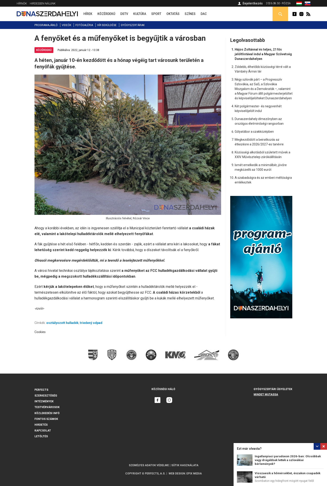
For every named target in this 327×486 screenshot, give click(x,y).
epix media (194, 473)
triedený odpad (91, 323)
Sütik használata (184, 465)
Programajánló (46, 25)
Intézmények (44, 401)
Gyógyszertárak (133, 25)
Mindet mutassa (266, 394)
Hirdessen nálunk (43, 3)
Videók (66, 25)
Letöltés (41, 436)
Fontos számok (46, 419)
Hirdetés (41, 424)
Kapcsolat (42, 430)
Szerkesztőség (45, 395)
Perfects (41, 389)
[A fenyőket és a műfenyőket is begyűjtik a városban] (299, 4)
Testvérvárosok (47, 407)
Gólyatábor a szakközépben (254, 131)
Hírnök (22, 3)
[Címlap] (47, 13)
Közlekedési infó (47, 413)
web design (177, 473)
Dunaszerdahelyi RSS (308, 14)
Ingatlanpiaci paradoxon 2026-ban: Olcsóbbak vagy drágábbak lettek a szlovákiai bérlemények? (288, 460)
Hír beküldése (107, 25)
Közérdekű (44, 50)
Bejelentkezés (253, 3)
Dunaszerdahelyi (295, 14)
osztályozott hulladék (62, 323)
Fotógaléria (84, 25)
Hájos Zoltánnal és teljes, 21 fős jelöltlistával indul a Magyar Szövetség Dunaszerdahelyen (263, 54)
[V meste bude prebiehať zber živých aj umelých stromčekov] (307, 4)
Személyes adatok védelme (149, 465)
